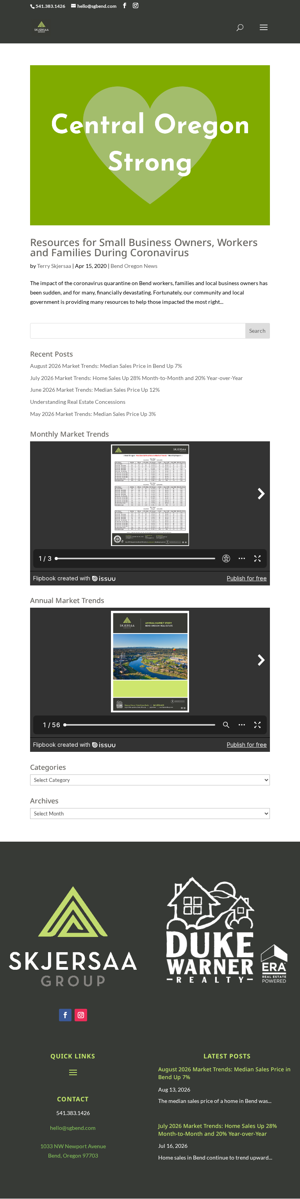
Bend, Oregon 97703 (73, 1155)
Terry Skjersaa (54, 265)
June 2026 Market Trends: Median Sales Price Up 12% (95, 389)
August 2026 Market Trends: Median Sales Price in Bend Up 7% (106, 365)
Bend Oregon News (134, 265)
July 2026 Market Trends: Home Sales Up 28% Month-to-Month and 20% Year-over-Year (136, 378)
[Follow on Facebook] (65, 1015)
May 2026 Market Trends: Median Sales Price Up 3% (93, 413)
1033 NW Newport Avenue (73, 1146)
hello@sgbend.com (73, 1127)
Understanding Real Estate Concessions (77, 401)
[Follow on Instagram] (81, 1015)
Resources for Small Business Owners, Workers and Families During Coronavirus (144, 247)
